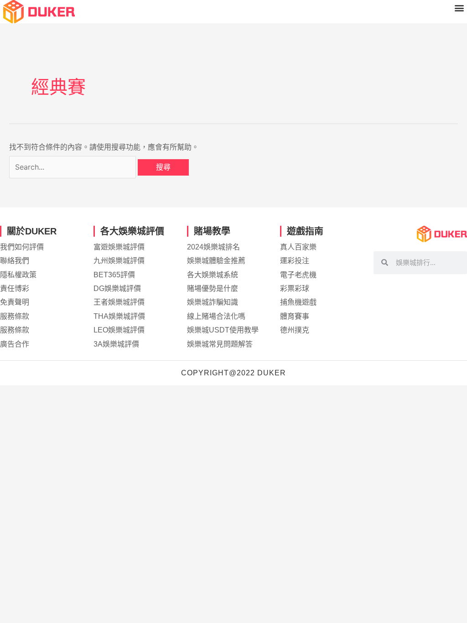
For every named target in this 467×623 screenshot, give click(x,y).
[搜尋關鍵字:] (73, 167)
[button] (459, 7)
